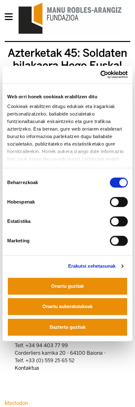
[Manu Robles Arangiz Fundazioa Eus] (70, 18)
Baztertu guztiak (68, 327)
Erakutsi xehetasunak (92, 266)
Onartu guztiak (67, 286)
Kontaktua (27, 368)
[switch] (119, 202)
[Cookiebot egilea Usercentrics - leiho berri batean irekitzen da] (100, 74)
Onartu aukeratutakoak (67, 306)
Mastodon (16, 403)
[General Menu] (10, 18)
